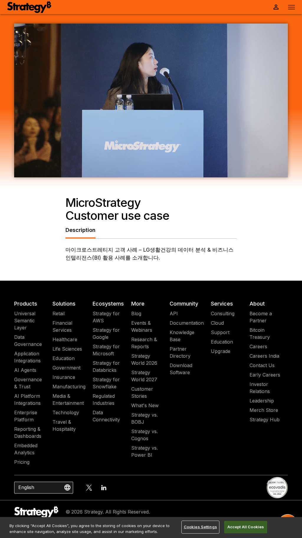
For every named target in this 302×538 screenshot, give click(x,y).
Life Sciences (67, 349)
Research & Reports (144, 342)
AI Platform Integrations (27, 399)
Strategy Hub (265, 420)
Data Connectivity (106, 416)
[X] (89, 487)
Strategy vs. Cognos (144, 434)
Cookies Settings (200, 526)
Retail (58, 313)
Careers (258, 346)
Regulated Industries (104, 399)
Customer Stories (142, 392)
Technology (65, 412)
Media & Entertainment (68, 399)
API (174, 313)
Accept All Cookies (245, 526)
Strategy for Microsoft (106, 350)
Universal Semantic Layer (24, 321)
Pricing (21, 462)
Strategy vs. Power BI (144, 451)
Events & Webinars (141, 326)
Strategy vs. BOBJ (144, 418)
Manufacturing (69, 387)
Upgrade (220, 351)
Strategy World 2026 (144, 359)
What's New (145, 405)
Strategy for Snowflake (106, 383)
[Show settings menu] (270, 172)
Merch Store (264, 410)
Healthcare (64, 339)
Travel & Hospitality (64, 425)
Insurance (63, 377)
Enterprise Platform (25, 416)
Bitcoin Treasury (260, 333)
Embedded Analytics (25, 449)
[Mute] (258, 172)
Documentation (187, 323)
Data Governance (28, 340)
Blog (136, 313)
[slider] (147, 172)
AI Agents (25, 370)
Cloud (217, 323)
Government (66, 368)
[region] (151, 527)
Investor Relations (260, 387)
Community (184, 304)
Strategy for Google (106, 333)
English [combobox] (26, 487)
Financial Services (62, 326)
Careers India (264, 356)
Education (63, 358)
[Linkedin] (103, 487)
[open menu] (291, 7)
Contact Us (262, 365)
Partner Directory (180, 352)
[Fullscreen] (282, 172)
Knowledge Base (182, 335)
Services (222, 304)
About (257, 304)
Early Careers (265, 375)
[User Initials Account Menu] (276, 7)
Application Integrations (27, 357)
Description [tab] (80, 230)
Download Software (181, 368)
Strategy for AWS (106, 317)
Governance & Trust (28, 383)
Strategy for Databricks (106, 366)
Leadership (262, 401)
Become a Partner (261, 317)
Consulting (222, 313)
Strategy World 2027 (144, 375)
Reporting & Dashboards (27, 432)
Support (220, 332)
